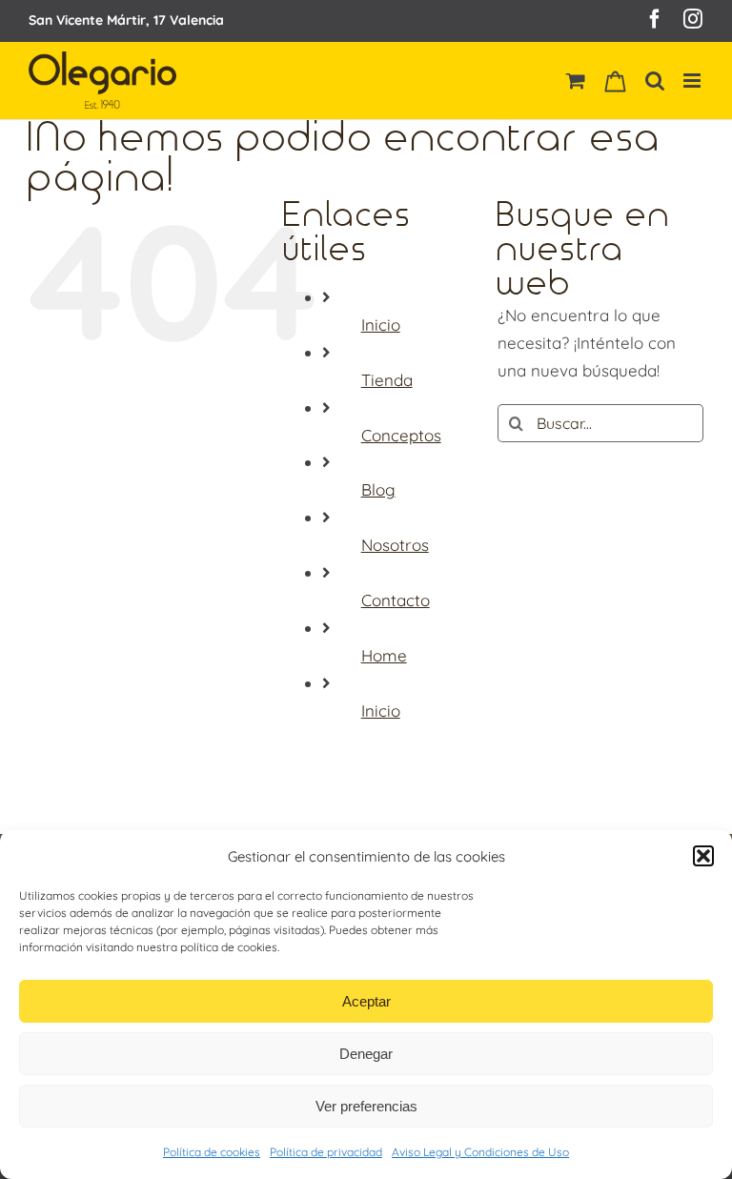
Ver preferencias (366, 1106)
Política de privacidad (326, 1152)
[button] (703, 855)
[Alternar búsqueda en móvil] (654, 81)
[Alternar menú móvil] (693, 81)
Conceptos (401, 435)
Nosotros (395, 545)
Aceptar (366, 1001)
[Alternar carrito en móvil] (575, 81)
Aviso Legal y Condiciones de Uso (480, 1152)
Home (384, 655)
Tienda (387, 380)
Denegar (366, 1054)
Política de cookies (211, 1152)
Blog (378, 489)
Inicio (380, 325)
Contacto (395, 600)
